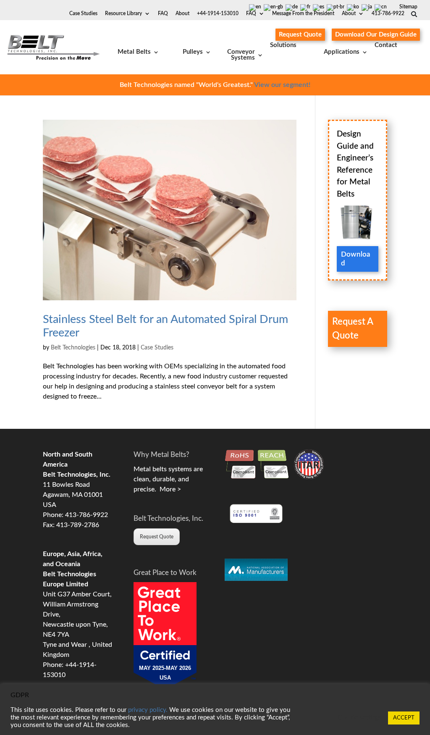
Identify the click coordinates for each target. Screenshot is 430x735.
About (349, 13)
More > (168, 489)
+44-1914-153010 (218, 13)
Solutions (283, 45)
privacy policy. (148, 710)
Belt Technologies (73, 348)
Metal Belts (134, 52)
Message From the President (303, 13)
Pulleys (193, 52)
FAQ (251, 13)
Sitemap (408, 6)
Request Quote (300, 35)
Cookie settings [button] (360, 717)
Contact (386, 45)
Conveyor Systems (241, 55)
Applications (341, 52)
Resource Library (123, 13)
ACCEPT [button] (403, 718)
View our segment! (282, 84)
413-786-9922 (388, 13)
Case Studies (83, 13)
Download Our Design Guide (376, 35)
